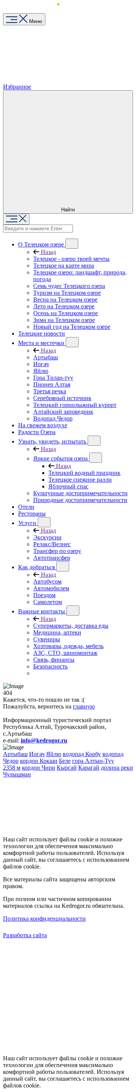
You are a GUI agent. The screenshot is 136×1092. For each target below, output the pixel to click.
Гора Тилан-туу (53, 377)
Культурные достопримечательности (80, 493)
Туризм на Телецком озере (67, 293)
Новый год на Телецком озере (71, 326)
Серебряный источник (62, 398)
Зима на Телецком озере (64, 320)
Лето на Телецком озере (63, 306)
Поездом (44, 595)
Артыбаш (45, 357)
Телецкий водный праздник (84, 473)
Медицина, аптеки (57, 632)
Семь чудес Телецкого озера (69, 286)
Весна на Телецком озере (65, 299)
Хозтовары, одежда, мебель (68, 646)
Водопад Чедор (53, 418)
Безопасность (50, 666)
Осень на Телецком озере (65, 313)
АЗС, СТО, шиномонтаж (65, 653)
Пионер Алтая (51, 384)
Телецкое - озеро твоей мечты (71, 259)
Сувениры (46, 639)
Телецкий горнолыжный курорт (74, 405)
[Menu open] (16, 219)
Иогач (41, 364)
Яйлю (40, 371)
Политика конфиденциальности (44, 918)
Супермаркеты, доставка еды (70, 625)
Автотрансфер (51, 557)
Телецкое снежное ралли (80, 479)
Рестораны (32, 513)
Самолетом (47, 602)
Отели (26, 507)
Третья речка (49, 391)
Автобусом (47, 581)
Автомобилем (51, 588)
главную (84, 706)
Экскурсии (47, 537)
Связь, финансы (53, 659)
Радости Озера (37, 432)
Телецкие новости (41, 333)
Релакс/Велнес (52, 544)
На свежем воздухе (42, 425)
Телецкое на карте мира (63, 265)
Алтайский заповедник (63, 411)
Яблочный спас (68, 486)
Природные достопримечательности (80, 500)
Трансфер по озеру (57, 551)
